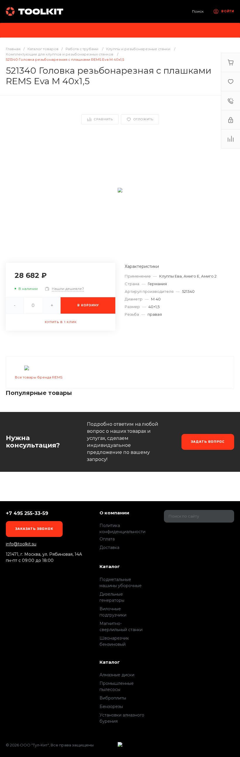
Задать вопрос (208, 442)
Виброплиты (113, 698)
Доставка (109, 547)
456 (35, 11)
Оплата (107, 539)
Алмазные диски (117, 674)
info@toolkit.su (21, 544)
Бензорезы (111, 706)
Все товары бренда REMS (38, 377)
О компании (114, 513)
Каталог (110, 566)
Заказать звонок (34, 529)
